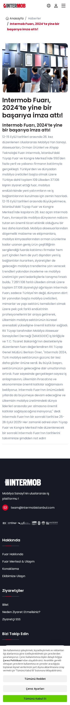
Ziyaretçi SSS (11, 619)
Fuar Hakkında (12, 554)
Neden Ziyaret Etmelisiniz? (21, 612)
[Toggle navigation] (63, 5)
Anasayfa (16, 18)
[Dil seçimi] (49, 5)
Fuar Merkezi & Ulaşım (18, 561)
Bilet (5, 605)
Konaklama (10, 569)
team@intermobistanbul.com (33, 507)
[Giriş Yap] (56, 5)
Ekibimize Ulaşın (13, 576)
